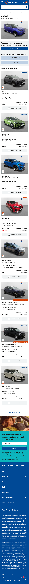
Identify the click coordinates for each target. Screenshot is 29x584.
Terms (9, 575)
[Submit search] (26, 7)
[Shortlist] (26, 2)
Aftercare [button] (5, 492)
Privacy (4, 575)
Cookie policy (16, 580)
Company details (20, 577)
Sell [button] (3, 487)
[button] (2, 2)
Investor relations (6, 580)
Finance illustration (21, 102)
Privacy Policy (6, 459)
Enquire (16, 62)
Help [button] (3, 471)
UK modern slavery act (8, 577)
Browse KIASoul (14, 48)
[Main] (11, 2)
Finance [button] (5, 476)
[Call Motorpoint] (23, 2)
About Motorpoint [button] (8, 503)
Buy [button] (3, 481)
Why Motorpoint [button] (7, 497)
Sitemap (14, 575)
